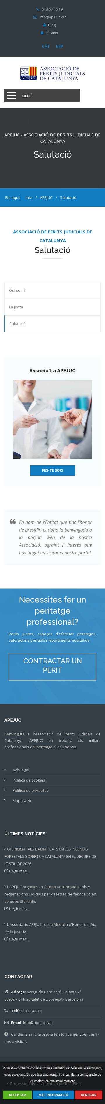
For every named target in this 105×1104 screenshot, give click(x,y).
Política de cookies (29, 780)
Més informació (53, 1095)
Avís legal (21, 770)
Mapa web (22, 800)
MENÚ (27, 95)
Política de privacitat (30, 790)
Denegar (89, 1095)
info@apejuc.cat (52, 17)
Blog (52, 25)
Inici (29, 197)
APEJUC (45, 197)
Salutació (17, 323)
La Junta (16, 307)
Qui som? (17, 290)
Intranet (52, 33)
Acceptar (17, 1095)
